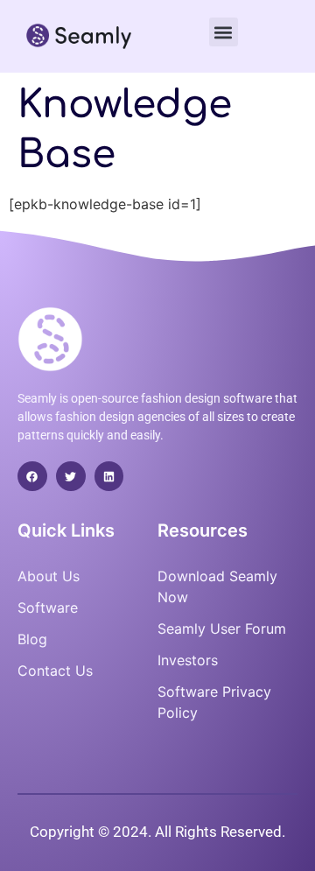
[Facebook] (32, 476)
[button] (223, 32)
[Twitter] (71, 476)
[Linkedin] (109, 476)
